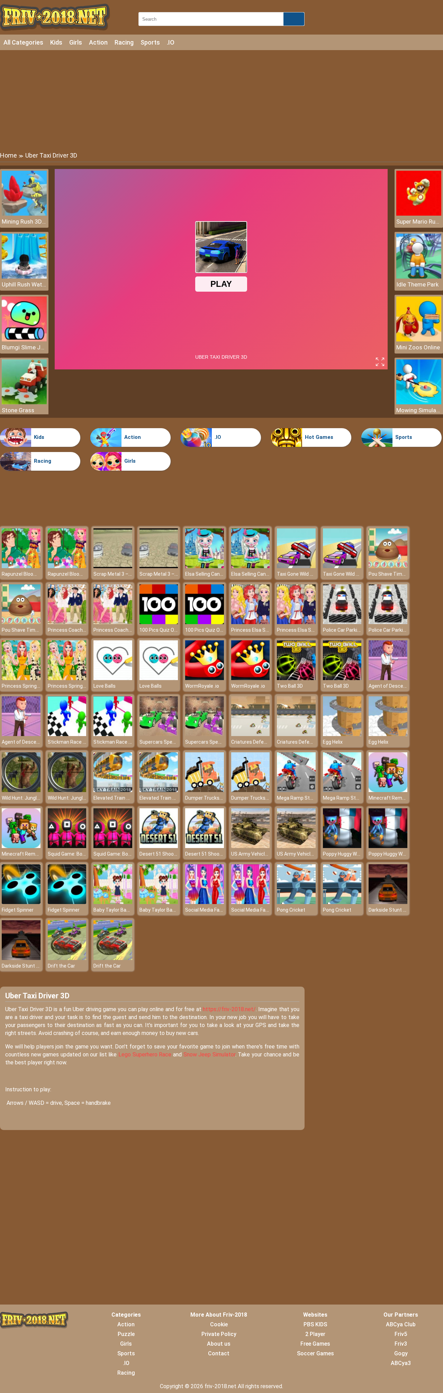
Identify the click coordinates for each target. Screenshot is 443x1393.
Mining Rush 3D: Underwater (24, 221)
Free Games (315, 1343)
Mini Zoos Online (418, 347)
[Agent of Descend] (388, 678)
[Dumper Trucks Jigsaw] (204, 790)
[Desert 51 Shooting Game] (158, 846)
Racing (124, 42)
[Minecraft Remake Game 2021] (388, 790)
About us (218, 1343)
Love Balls (104, 686)
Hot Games (319, 437)
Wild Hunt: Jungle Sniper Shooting (39, 798)
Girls (75, 42)
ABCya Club (401, 1324)
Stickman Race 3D (68, 742)
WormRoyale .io (202, 686)
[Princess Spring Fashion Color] (21, 678)
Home (8, 155)
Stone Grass (18, 410)
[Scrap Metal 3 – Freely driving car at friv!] (112, 566)
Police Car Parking (343, 630)
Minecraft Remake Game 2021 (402, 798)
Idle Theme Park (417, 284)
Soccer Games (315, 1353)
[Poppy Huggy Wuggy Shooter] (342, 846)
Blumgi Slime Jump (24, 347)
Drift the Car (61, 966)
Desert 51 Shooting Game (168, 854)
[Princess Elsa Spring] (250, 622)
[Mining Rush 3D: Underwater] (24, 213)
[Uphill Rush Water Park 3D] (24, 276)
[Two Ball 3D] (296, 678)
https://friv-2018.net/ (229, 1009)
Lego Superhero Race (144, 1054)
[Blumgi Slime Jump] (24, 339)
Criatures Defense (251, 742)
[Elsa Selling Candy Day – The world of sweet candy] (204, 566)
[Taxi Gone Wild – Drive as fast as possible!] (296, 566)
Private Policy (218, 1334)
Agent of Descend (389, 686)
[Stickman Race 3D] (67, 734)
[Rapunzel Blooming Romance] (21, 566)
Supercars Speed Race (164, 742)
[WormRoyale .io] (204, 678)
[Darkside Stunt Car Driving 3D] (388, 902)
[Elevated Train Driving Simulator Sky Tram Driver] (112, 790)
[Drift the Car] (67, 958)
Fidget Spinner (18, 910)
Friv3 (401, 1343)
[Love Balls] (112, 678)
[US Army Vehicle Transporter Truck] (250, 846)
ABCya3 (401, 1363)
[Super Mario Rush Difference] (418, 213)
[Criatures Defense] (250, 734)
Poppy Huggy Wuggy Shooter (355, 854)
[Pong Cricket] (296, 902)
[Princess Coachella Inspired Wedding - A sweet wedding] (67, 622)
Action (98, 42)
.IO (170, 42)
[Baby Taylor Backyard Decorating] (112, 902)
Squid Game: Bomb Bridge (76, 854)
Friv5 (401, 1334)
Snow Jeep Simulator (209, 1054)
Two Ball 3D (290, 686)
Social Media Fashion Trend (215, 910)
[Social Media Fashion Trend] (204, 902)
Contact (218, 1353)
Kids (56, 42)
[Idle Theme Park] (418, 276)
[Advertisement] (221, 100)
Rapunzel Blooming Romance (34, 574)
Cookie (219, 1324)
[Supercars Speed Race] (158, 734)
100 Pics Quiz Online (161, 630)
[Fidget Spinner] (21, 902)
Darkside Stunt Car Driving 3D (401, 910)
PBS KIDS (315, 1324)
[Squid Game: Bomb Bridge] (67, 846)
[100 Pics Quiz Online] (158, 622)
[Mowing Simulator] (418, 402)
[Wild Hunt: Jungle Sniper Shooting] (21, 790)
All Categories (23, 42)
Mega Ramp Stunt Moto (303, 798)
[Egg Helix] (342, 734)
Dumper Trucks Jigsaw (210, 798)
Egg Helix (333, 742)
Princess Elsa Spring (254, 630)
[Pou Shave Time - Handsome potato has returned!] (388, 566)
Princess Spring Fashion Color (34, 686)
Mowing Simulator (418, 410)
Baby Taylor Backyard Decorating (130, 910)
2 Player (315, 1334)
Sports (150, 42)
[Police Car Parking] (342, 622)
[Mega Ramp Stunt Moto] (296, 790)
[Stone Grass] (24, 402)
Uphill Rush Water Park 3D (24, 284)
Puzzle (126, 1334)
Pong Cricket (291, 910)
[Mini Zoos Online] (418, 339)
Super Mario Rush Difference (418, 221)
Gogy (401, 1353)
